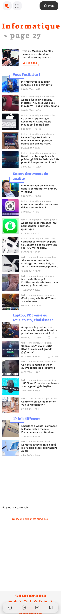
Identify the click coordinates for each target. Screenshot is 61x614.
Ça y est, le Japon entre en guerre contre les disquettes (38, 366)
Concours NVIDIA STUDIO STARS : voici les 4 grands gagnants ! (36, 349)
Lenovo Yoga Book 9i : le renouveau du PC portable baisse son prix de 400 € (36, 140)
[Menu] (17, 5)
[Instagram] (25, 602)
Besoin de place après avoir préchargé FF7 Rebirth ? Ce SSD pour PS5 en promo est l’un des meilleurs (40, 159)
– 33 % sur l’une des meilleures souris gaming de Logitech (40, 385)
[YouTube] (10, 602)
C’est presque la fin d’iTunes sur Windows (38, 300)
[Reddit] (36, 602)
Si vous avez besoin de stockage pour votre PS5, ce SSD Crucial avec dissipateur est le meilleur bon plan (38, 263)
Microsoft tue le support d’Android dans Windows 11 (37, 83)
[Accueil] (7, 5)
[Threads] (51, 602)
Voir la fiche (30, 62)
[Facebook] (31, 602)
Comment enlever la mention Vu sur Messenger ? (38, 403)
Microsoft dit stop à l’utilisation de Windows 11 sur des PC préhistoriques (39, 282)
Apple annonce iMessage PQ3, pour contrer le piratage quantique (39, 225)
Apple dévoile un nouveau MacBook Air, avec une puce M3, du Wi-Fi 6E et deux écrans (40, 102)
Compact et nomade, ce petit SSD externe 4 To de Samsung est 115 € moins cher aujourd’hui (39, 244)
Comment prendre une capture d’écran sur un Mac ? (39, 206)
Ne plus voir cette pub (15, 507)
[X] (20, 602)
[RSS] (41, 602)
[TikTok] (15, 602)
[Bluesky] (46, 602)
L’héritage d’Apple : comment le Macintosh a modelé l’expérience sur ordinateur (39, 429)
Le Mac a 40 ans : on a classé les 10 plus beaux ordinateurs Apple (39, 447)
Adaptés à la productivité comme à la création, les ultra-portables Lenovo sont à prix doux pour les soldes (39, 330)
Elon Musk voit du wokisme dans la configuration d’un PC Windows (39, 188)
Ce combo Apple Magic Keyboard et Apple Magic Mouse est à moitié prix (36, 121)
